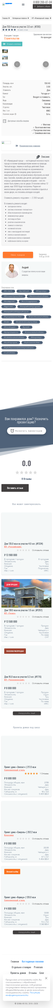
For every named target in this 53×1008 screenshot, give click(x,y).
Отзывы (33, 973)
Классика (9, 835)
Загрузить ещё (27, 713)
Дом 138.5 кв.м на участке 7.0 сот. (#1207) (23, 610)
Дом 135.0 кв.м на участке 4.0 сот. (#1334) (23, 543)
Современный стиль (14, 769)
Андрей (25, 267)
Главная (15, 961)
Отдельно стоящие (21, 967)
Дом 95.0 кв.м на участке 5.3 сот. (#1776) (22, 676)
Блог (42, 973)
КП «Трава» (10, 613)
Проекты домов (18, 973)
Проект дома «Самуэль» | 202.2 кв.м (20, 832)
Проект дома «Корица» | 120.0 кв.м (20, 897)
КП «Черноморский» (14, 679)
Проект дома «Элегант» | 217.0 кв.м (20, 767)
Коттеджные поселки (33, 961)
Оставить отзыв (23, 30)
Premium (38, 967)
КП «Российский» (13, 546)
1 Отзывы (44, 774)
